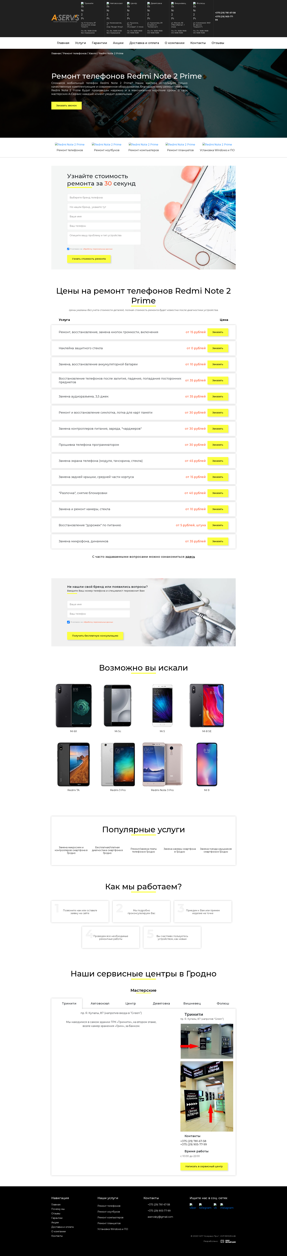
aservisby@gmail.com (160, 1217)
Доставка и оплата (144, 43)
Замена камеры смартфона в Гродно (180, 850)
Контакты (198, 43)
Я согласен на (91, 249)
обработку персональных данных (97, 249)
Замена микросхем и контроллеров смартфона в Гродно (71, 850)
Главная (63, 43)
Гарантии (99, 43)
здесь (190, 557)
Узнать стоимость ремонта (89, 258)
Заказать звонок (66, 105)
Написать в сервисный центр (204, 1166)
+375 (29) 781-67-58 (225, 12)
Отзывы (218, 43)
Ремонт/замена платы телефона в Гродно (144, 850)
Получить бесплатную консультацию (95, 635)
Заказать (217, 332)
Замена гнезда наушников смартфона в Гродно (216, 850)
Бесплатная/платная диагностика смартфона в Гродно (107, 850)
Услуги (80, 43)
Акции (118, 43)
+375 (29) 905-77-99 (224, 18)
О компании (175, 43)
